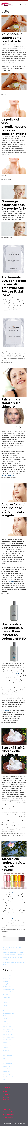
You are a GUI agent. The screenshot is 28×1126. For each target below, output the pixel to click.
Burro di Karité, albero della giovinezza (13, 751)
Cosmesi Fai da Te (8, 992)
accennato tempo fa (7, 475)
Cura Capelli (6, 994)
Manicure (5, 1016)
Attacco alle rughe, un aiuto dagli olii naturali (13, 864)
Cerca (4, 936)
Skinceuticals (5, 710)
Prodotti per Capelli (7, 835)
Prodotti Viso (8, 237)
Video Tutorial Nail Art (10, 1077)
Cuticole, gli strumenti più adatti (13, 952)
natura (13, 919)
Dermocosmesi (7, 1000)
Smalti (4, 1058)
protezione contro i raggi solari (10, 674)
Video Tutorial (7, 1074)
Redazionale (6, 1050)
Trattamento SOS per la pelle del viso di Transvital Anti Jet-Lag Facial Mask (13, 286)
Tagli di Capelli (7, 1061)
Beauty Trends (7, 986)
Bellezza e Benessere (10, 477)
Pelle (5, 95)
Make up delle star (8, 1013)
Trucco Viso (6, 1071)
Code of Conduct (8, 1117)
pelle (23, 899)
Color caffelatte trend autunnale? (13, 954)
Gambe (5, 1005)
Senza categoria (7, 1055)
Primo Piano (6, 1024)
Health (5, 1008)
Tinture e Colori (7, 1063)
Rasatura (5, 1047)
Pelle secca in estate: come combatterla (11, 37)
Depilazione (6, 997)
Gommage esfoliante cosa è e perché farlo (13, 204)
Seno (4, 1053)
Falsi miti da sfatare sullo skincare (11, 403)
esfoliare (11, 581)
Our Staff (6, 1097)
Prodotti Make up (8, 1029)
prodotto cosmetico (11, 819)
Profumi (5, 1042)
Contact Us (6, 1094)
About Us (6, 1091)
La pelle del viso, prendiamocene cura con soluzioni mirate (13, 127)
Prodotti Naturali (19, 833)
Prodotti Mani (7, 1031)
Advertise (6, 1099)
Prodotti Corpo (8, 833)
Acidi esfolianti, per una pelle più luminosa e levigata (13, 510)
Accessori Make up (8, 976)
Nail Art (5, 1018)
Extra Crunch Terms (9, 1114)
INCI (4, 1010)
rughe (12, 893)
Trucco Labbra (7, 1066)
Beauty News (7, 179)
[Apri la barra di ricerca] (21, 4)
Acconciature (6, 978)
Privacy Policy (7, 1109)
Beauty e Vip (6, 981)
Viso (4, 1079)
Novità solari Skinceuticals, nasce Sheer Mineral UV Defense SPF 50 (13, 631)
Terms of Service (8, 1112)
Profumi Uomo (7, 1045)
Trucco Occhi (6, 1069)
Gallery (19, 929)
